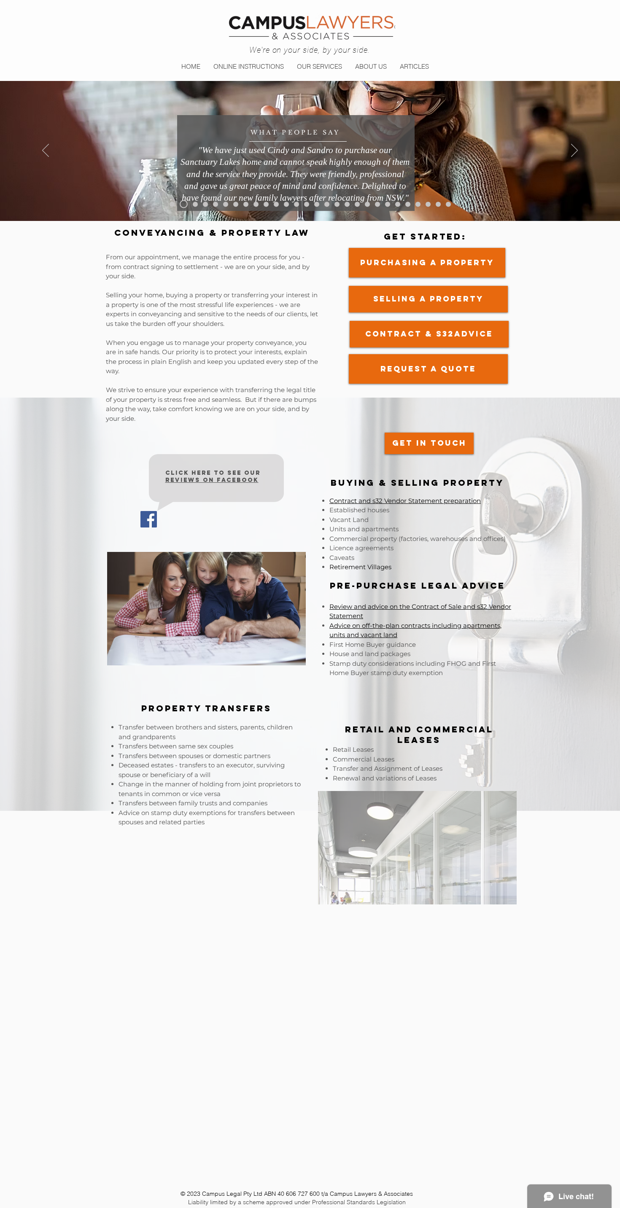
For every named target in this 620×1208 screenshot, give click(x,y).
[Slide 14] (306, 204)
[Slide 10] (266, 204)
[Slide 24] (407, 204)
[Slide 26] (428, 204)
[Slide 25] (418, 204)
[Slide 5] (215, 204)
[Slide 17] (337, 204)
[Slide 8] (245, 204)
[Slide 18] (347, 204)
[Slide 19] (357, 204)
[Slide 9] (256, 204)
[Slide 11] (276, 204)
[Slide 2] (184, 204)
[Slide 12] (286, 204)
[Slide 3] (195, 204)
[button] (319, 66)
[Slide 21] (377, 204)
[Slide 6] (225, 204)
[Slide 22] (387, 204)
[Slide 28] (448, 204)
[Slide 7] (235, 204)
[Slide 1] (172, 204)
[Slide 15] (316, 204)
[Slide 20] (367, 204)
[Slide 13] (296, 204)
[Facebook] (148, 519)
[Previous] (45, 151)
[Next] (574, 151)
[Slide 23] (397, 204)
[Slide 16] (326, 204)
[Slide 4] (205, 204)
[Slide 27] (438, 204)
